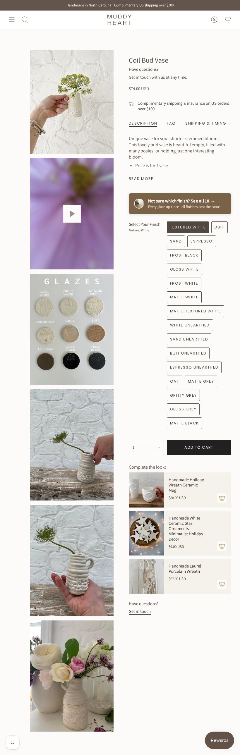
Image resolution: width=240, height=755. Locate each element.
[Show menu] (12, 19)
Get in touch (140, 611)
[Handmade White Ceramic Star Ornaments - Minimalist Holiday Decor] (146, 533)
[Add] (222, 498)
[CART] (227, 19)
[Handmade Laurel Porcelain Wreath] (146, 576)
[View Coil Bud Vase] (72, 213)
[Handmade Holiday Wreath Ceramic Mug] (146, 490)
